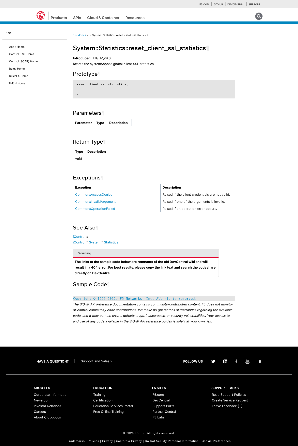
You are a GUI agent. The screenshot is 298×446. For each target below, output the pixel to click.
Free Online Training (108, 412)
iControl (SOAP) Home (23, 61)
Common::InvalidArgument (95, 202)
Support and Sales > (97, 361)
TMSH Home (17, 83)
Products (59, 18)
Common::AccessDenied (94, 194)
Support (254, 4)
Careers (40, 412)
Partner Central (164, 412)
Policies (93, 441)
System (94, 242)
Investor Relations (47, 406)
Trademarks (76, 441)
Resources (135, 18)
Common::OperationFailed (95, 209)
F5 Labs (158, 417)
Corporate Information (51, 395)
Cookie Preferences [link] (216, 441)
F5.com (204, 4)
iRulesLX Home (18, 76)
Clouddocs (79, 35)
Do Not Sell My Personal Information (172, 441)
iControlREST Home (21, 54)
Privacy (107, 441)
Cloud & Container (103, 18)
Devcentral (235, 4)
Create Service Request (230, 400)
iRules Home (17, 68)
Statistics (111, 242)
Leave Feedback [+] (227, 406)
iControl (79, 237)
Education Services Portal (113, 406)
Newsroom (42, 400)
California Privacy (129, 441)
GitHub (218, 4)
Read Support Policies (229, 395)
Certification (103, 400)
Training (99, 395)
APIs (77, 18)
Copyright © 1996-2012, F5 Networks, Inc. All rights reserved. (135, 299)
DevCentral (161, 400)
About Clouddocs (47, 417)
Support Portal (163, 406)
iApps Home (17, 46)
